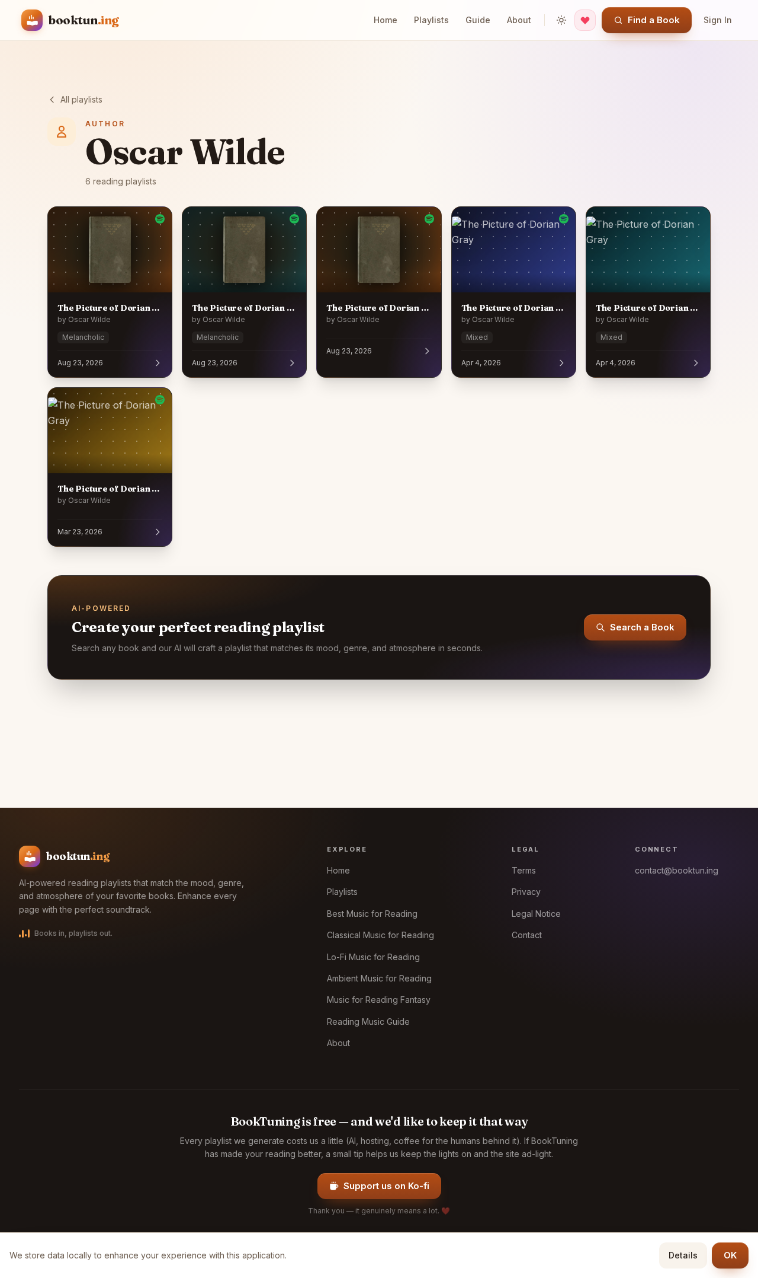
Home (385, 20)
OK (730, 1255)
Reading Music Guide (368, 1021)
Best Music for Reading (372, 914)
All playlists (81, 99)
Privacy (526, 892)
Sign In (718, 20)
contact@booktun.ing (676, 870)
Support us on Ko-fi (386, 1185)
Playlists (431, 20)
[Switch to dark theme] (561, 20)
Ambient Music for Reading (379, 978)
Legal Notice (536, 914)
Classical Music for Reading (380, 935)
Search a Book (642, 627)
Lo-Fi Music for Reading (373, 957)
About (519, 20)
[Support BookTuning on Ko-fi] (585, 20)
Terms (524, 870)
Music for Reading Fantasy (379, 1000)
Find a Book (654, 20)
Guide (477, 20)
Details (683, 1255)
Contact (527, 935)
